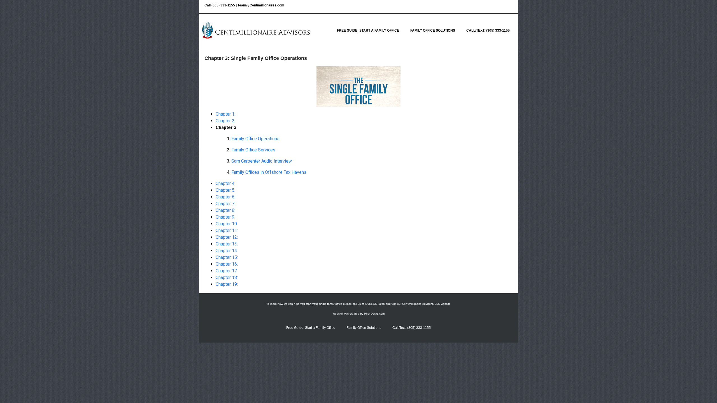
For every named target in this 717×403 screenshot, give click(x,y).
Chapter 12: (227, 237)
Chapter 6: (225, 197)
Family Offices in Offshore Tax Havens (268, 172)
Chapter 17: (227, 270)
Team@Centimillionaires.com (261, 5)
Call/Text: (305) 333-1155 (488, 30)
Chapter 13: (227, 244)
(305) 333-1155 (223, 5)
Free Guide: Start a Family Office (368, 30)
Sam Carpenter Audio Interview (261, 161)
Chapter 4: (225, 183)
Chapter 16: (227, 264)
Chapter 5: (225, 190)
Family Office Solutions (432, 30)
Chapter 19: (227, 284)
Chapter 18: (227, 277)
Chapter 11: (227, 230)
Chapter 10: (227, 223)
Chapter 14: (227, 250)
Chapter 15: (227, 257)
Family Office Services (253, 150)
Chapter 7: (225, 203)
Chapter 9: (225, 217)
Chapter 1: (225, 114)
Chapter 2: (225, 120)
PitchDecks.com (374, 313)
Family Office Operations (255, 138)
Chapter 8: (225, 210)
